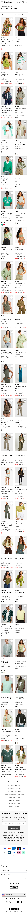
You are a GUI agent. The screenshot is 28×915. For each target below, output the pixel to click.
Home (2, 6)
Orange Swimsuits (14, 806)
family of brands (14, 835)
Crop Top (9, 785)
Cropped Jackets (16, 785)
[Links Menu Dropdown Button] (2, 2)
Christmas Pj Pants (8, 794)
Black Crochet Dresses (14, 800)
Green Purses (17, 791)
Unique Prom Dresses (19, 794)
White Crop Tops (10, 788)
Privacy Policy (19, 840)
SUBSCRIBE (14, 828)
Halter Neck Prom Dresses (14, 803)
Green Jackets (18, 788)
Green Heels (10, 791)
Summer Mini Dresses (14, 797)
